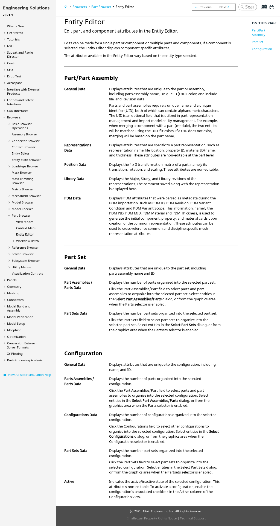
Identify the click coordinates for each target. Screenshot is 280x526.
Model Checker (22, 209)
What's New (15, 26)
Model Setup (16, 323)
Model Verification (20, 317)
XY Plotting (15, 353)
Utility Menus (21, 267)
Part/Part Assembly (258, 32)
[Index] (262, 10)
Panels (11, 280)
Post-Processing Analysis (24, 360)
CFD (10, 70)
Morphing (14, 330)
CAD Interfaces (17, 111)
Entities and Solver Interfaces (20, 102)
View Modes (24, 222)
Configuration (262, 49)
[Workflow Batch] (226, 7)
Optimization (16, 337)
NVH (10, 46)
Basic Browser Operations (22, 126)
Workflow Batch (27, 241)
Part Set (257, 42)
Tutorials (13, 39)
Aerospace (14, 83)
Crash (11, 63)
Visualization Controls (27, 273)
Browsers (14, 117)
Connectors (15, 300)
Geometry (14, 286)
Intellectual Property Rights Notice (152, 518)
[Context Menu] (203, 7)
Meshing (13, 293)
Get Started (15, 33)
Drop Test (14, 76)
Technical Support (193, 518)
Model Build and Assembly (19, 308)
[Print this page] (272, 9)
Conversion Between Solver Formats (22, 345)
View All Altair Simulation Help (29, 375)
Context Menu (26, 228)
